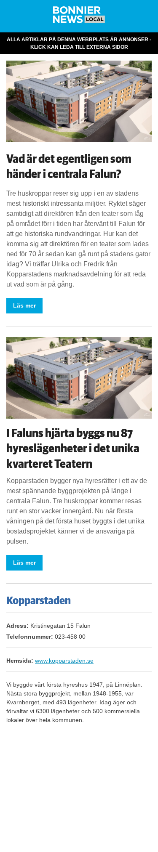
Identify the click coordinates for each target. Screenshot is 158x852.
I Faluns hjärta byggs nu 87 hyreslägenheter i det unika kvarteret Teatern (72, 448)
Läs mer (24, 305)
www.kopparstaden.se (64, 660)
